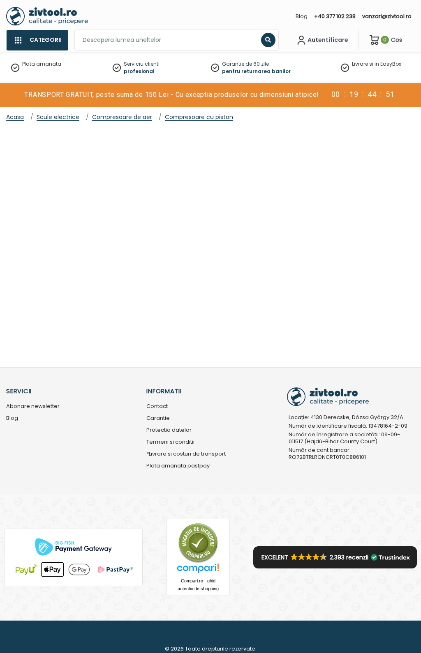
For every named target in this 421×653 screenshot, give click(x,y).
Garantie (158, 418)
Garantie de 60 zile (245, 63)
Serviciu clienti (142, 63)
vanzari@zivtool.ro (387, 16)
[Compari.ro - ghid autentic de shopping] (198, 542)
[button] (335, 557)
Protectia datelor (169, 430)
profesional (139, 71)
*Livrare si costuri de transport (186, 454)
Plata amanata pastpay (178, 466)
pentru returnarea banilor (256, 71)
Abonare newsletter (33, 406)
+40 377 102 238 (335, 16)
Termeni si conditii (170, 442)
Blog (302, 16)
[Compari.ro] (198, 570)
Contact (157, 406)
